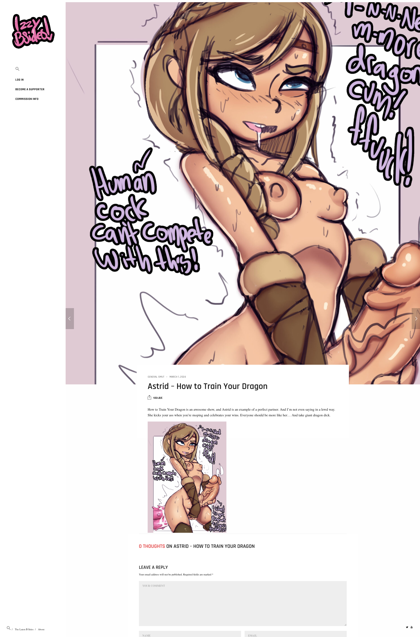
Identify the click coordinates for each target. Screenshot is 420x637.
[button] (33, 69)
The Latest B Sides (24, 629)
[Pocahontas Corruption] (70, 318)
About (41, 629)
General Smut (156, 376)
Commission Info (26, 99)
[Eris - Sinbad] (416, 318)
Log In (19, 80)
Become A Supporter (29, 89)
